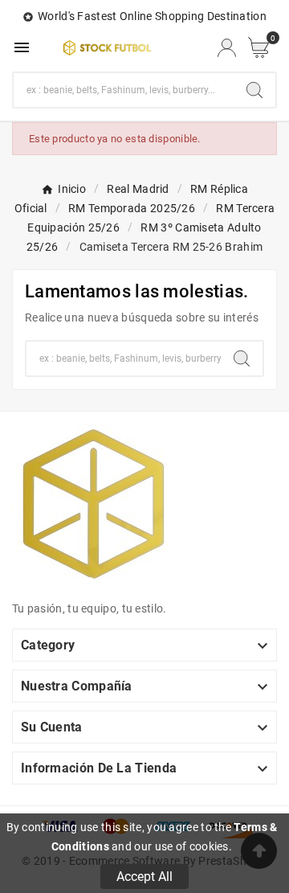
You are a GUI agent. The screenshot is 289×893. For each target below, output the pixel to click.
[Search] (254, 90)
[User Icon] (227, 48)
